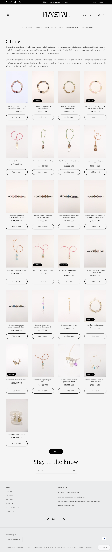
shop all (9, 491)
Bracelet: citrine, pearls (69, 325)
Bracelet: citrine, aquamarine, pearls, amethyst (69, 216)
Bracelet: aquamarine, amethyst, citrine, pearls (42, 326)
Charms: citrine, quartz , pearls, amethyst (69, 381)
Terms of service (60, 547)
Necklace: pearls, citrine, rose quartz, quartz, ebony (95, 107)
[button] (8, 15)
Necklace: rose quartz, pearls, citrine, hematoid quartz (17, 107)
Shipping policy (72, 547)
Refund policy (37, 547)
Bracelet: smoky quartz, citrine (16, 380)
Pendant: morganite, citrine (16, 270)
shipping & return (12, 507)
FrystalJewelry (14, 547)
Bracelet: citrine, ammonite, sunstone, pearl (95, 271)
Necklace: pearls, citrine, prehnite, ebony (69, 107)
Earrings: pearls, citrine (16, 434)
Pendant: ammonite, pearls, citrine (95, 162)
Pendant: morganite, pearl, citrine (42, 381)
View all (56, 451)
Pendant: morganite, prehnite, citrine (69, 271)
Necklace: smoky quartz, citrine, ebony (43, 107)
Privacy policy (48, 547)
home (8, 487)
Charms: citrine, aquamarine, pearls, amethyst (95, 381)
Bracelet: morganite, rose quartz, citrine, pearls (16, 216)
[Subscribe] (74, 470)
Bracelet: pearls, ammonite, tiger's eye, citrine (42, 216)
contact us (10, 503)
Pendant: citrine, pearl (17, 161)
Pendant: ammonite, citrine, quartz (43, 162)
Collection (9, 495)
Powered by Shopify (25, 547)
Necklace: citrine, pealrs (95, 325)
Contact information (86, 547)
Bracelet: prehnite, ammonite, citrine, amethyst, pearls (95, 216)
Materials (9, 499)
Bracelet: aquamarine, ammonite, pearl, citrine (16, 326)
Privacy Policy (11, 511)
